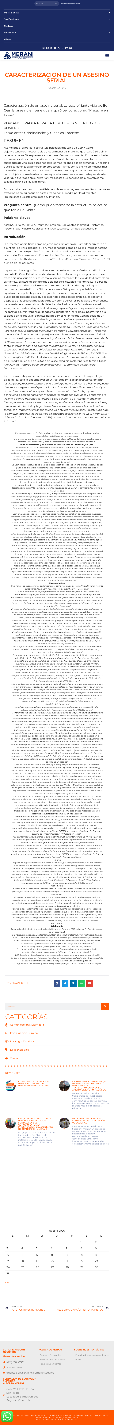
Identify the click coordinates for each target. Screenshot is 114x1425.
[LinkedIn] (66, 48)
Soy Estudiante (11, 19)
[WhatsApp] (59, 48)
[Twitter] (51, 48)
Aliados (7, 39)
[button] (57, 983)
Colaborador (10, 32)
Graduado (9, 26)
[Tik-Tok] (62, 48)
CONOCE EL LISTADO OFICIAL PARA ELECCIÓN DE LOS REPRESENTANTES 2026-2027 (34, 1083)
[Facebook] (47, 48)
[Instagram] (43, 48)
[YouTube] (55, 48)
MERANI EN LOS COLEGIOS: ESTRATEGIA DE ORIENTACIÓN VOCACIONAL (88, 1120)
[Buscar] (56, 3)
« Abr (8, 1282)
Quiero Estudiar (11, 13)
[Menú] (107, 55)
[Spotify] (70, 48)
